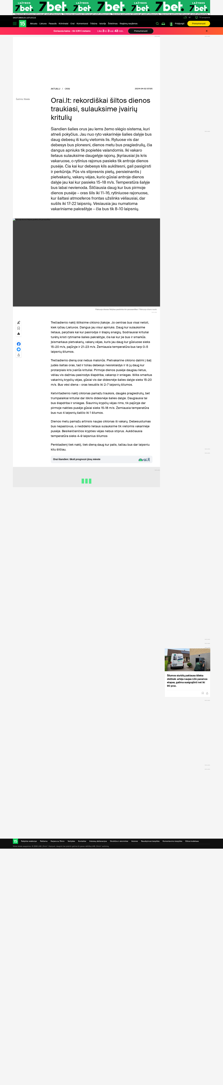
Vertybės (71, 841)
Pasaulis (53, 23)
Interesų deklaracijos (98, 841)
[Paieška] (157, 23)
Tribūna (93, 23)
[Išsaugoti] (203, 693)
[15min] (22, 23)
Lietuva (43, 23)
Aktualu (33, 23)
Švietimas (113, 23)
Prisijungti (179, 23)
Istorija (102, 23)
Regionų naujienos (128, 23)
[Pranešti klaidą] (18, 333)
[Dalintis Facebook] (18, 343)
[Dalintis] (207, 693)
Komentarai (82, 23)
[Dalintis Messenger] (18, 349)
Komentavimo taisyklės (172, 841)
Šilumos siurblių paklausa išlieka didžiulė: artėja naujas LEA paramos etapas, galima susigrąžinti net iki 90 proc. (187, 680)
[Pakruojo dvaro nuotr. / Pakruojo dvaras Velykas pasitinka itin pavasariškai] (86, 262)
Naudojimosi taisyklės (150, 841)
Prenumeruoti (198, 23)
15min (27, 99)
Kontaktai (82, 841)
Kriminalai (63, 23)
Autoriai (134, 841)
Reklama (43, 841)
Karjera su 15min (57, 841)
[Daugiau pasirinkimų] (18, 354)
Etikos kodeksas (192, 841)
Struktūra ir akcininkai (119, 841)
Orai (72, 23)
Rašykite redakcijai (29, 841)
